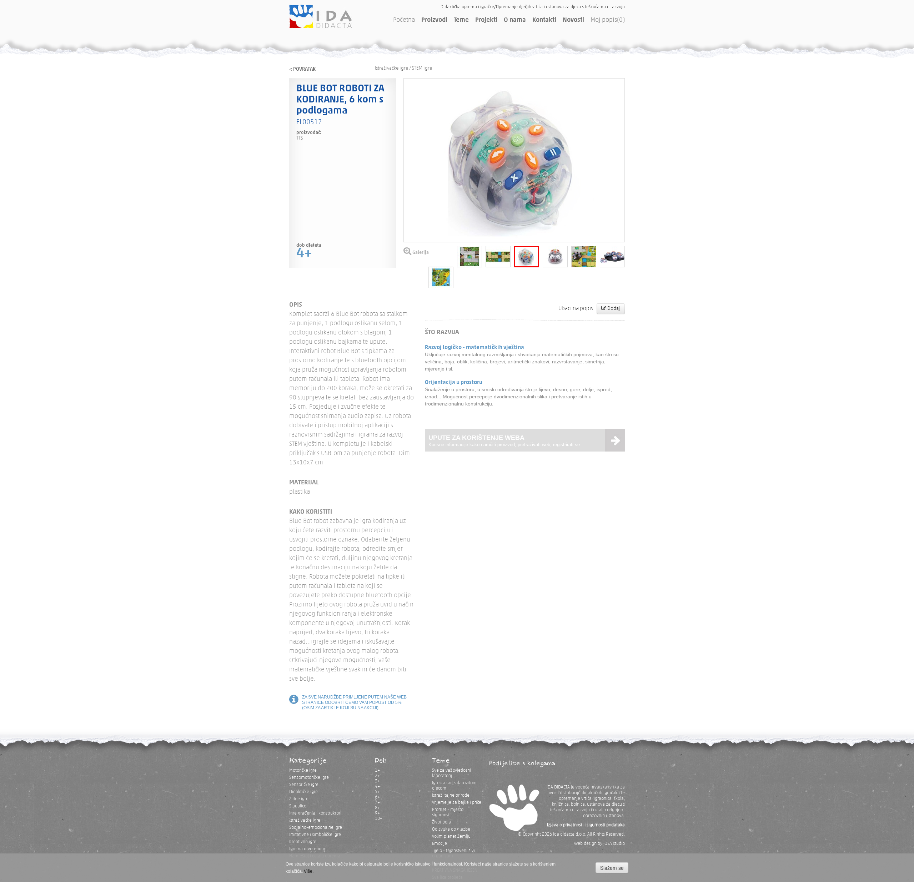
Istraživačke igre (391, 68)
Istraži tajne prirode (450, 795)
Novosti (573, 20)
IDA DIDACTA (320, 16)
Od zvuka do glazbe (451, 829)
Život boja (441, 822)
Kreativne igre (302, 842)
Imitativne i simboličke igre (315, 834)
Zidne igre (298, 799)
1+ (377, 770)
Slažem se (612, 867)
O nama (515, 20)
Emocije (439, 843)
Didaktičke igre (303, 792)
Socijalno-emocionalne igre (315, 827)
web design (585, 843)
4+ (377, 786)
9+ (377, 813)
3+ (377, 781)
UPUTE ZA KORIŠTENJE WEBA (506, 440)
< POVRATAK (302, 69)
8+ (377, 808)
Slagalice (297, 806)
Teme (461, 20)
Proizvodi (434, 20)
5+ (377, 792)
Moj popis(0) (608, 20)
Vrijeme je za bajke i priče (456, 802)
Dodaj (613, 308)
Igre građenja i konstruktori (315, 813)
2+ (377, 775)
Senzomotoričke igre (309, 777)
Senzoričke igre (303, 784)
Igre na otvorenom (307, 849)
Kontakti (544, 20)
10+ (378, 818)
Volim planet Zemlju (451, 836)
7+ (377, 802)
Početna (404, 20)
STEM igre (422, 68)
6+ (377, 797)
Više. (308, 871)
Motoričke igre (303, 770)
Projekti (486, 20)
